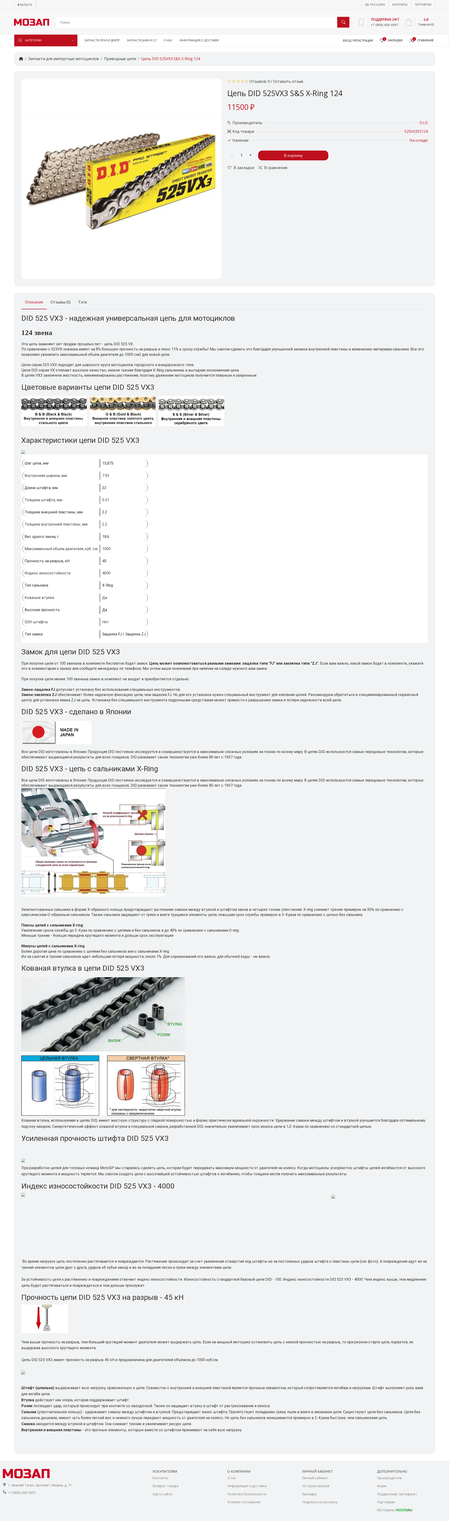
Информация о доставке (247, 1486)
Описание (34, 302)
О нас (231, 1478)
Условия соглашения (244, 1502)
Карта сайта (162, 1494)
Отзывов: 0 (260, 81)
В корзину (293, 155)
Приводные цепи (120, 58)
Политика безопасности (246, 1494)
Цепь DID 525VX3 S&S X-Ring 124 (170, 58)
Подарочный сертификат (397, 1494)
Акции (381, 1486)
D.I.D (424, 122)
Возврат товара (165, 1486)
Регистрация (363, 41)
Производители (389, 1478)
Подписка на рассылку (319, 1502)
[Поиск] (343, 22)
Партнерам (386, 1502)
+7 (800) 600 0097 (22, 1492)
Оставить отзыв (288, 81)
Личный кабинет (315, 1478)
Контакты (160, 1478)
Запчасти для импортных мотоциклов (63, 58)
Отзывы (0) (61, 302)
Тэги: (82, 302)
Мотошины (394, 1510)
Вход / (348, 41)
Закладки (309, 1494)
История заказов (316, 1486)
